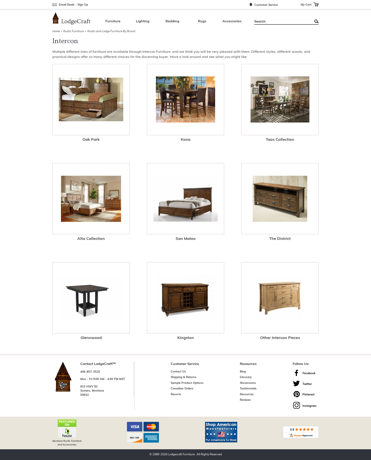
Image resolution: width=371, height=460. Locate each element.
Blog (243, 371)
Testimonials (248, 388)
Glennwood (91, 338)
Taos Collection (280, 140)
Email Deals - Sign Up (73, 4)
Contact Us (178, 371)
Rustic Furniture (73, 31)
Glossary (246, 377)
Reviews (245, 400)
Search (316, 21)
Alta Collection (91, 239)
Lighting (142, 21)
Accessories (232, 21)
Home (56, 31)
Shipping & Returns (183, 377)
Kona (185, 140)
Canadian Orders (182, 388)
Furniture (112, 21)
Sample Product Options (187, 383)
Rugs (202, 21)
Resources (247, 394)
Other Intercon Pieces (280, 338)
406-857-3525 (90, 372)
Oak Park (91, 140)
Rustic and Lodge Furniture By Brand (111, 31)
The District (280, 239)
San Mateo (186, 239)
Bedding (172, 21)
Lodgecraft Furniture (181, 454)
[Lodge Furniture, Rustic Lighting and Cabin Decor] (71, 18)
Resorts (176, 394)
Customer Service (266, 5)
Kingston (185, 338)
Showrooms (248, 383)
